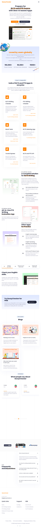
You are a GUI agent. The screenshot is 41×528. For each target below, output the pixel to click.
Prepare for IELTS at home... (29, 337)
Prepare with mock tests (34, 266)
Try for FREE (14, 21)
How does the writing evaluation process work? (27, 464)
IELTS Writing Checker (6, 507)
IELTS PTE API (28, 504)
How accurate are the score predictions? (27, 476)
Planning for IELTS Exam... (9, 337)
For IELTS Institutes (29, 507)
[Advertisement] (20, 431)
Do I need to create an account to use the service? (27, 481)
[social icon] (17, 525)
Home (3, 504)
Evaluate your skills (9, 266)
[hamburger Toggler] (38, 2)
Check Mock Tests (14, 141)
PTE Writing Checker (6, 509)
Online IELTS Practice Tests (7, 511)
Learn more (15, 114)
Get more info (33, 163)
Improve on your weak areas (21, 266)
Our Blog (18, 504)
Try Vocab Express (14, 164)
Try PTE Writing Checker (30, 115)
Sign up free (31, 302)
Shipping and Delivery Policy (30, 521)
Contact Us (19, 507)
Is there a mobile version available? (26, 473)
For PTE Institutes (29, 509)
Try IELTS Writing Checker (12, 116)
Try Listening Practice (31, 137)
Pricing (3, 513)
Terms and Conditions (17, 521)
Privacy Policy (8, 521)
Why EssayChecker (25, 21)
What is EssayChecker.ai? (24, 453)
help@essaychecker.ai (6, 498)
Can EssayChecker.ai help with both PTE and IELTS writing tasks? (28, 469)
